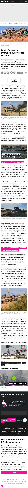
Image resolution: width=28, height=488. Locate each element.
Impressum (17, 481)
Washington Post (20, 137)
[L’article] (14, 456)
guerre (19, 363)
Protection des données (9, 483)
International (4, 23)
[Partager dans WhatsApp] (5, 72)
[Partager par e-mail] (8, 72)
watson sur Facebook (20, 479)
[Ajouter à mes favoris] (14, 72)
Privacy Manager (20, 483)
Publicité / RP (5, 481)
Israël (10, 23)
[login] (2, 486)
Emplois (11, 481)
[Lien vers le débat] (11, 72)
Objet (2, 409)
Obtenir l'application (9, 479)
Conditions (23, 481)
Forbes (15, 185)
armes (24, 363)
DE (20, 1)
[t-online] (14, 81)
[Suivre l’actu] (25, 72)
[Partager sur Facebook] (2, 72)
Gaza (3, 365)
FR (23, 1)
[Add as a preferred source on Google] (20, 72)
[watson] (5, 1)
